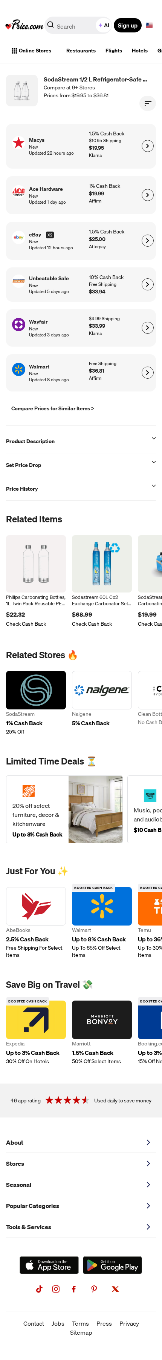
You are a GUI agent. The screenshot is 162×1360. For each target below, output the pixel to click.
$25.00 (97, 239)
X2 (49, 235)
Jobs (58, 1323)
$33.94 (97, 292)
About (14, 1142)
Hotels (140, 50)
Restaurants (81, 50)
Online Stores (35, 50)
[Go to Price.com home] (24, 25)
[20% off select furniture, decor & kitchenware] (64, 809)
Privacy (129, 1323)
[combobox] (79, 25)
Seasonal (18, 1185)
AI (106, 25)
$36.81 (96, 371)
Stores (15, 1163)
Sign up (128, 25)
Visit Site (147, 146)
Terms (80, 1323)
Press (104, 1323)
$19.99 (96, 194)
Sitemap (81, 1332)
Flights (113, 50)
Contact (33, 1323)
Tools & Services (28, 1227)
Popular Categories (32, 1206)
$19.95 (96, 148)
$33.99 (97, 326)
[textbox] (149, 25)
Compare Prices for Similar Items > (53, 408)
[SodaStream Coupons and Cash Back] (36, 703)
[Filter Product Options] (147, 103)
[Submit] (50, 27)
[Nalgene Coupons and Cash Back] (102, 703)
